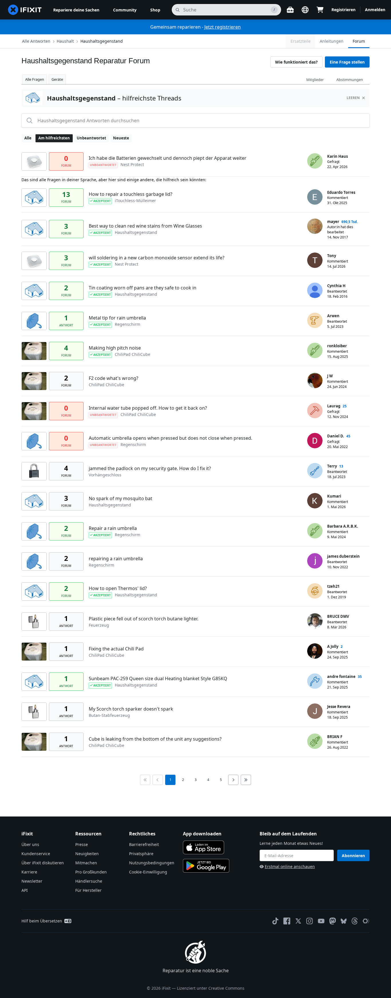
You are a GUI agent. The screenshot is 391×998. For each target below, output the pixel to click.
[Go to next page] (233, 780)
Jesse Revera (338, 706)
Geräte (57, 79)
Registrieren (343, 9)
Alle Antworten (36, 41)
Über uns (30, 844)
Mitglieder (315, 79)
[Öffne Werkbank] (290, 9)
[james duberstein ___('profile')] (315, 561)
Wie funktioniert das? (296, 62)
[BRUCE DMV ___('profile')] (315, 621)
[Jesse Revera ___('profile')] (315, 711)
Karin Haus (337, 156)
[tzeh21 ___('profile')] (315, 591)
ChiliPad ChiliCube (132, 354)
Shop (155, 10)
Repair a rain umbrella (113, 528)
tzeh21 (333, 586)
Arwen (333, 315)
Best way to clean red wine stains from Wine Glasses (145, 226)
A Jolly (332, 646)
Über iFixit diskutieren (42, 862)
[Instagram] (309, 921)
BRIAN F (334, 736)
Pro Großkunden (91, 872)
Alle (27, 138)
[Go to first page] (145, 780)
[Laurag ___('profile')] (315, 410)
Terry (332, 466)
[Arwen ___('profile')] (315, 320)
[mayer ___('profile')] (315, 226)
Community (125, 10)
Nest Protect (132, 164)
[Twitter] (298, 921)
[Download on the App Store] (203, 847)
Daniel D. (335, 436)
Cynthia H (336, 285)
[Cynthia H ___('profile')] (315, 290)
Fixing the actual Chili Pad (116, 649)
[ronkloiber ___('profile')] (315, 350)
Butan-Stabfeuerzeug (109, 715)
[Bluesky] (344, 921)
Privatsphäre (141, 853)
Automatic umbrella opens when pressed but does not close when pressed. (170, 438)
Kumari (334, 496)
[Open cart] (320, 9)
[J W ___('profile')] (315, 380)
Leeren (353, 97)
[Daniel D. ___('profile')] (315, 440)
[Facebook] (286, 921)
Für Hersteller (88, 890)
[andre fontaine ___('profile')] (315, 681)
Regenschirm (127, 324)
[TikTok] (275, 921)
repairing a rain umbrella (116, 558)
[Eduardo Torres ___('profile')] (315, 197)
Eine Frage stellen (347, 62)
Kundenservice (35, 853)
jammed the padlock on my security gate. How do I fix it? (150, 468)
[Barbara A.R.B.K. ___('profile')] (315, 531)
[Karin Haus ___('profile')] (315, 161)
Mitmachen (86, 862)
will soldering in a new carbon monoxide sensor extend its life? (156, 258)
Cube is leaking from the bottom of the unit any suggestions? (155, 739)
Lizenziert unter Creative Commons (210, 988)
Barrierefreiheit (144, 844)
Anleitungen (331, 41)
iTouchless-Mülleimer (135, 200)
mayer (333, 221)
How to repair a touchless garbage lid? (130, 194)
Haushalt (65, 41)
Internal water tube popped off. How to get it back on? (148, 408)
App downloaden (202, 834)
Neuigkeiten (87, 853)
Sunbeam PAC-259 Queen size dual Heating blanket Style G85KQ (158, 678)
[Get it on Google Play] (206, 866)
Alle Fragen (34, 79)
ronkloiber (337, 345)
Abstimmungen (349, 79)
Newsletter (31, 881)
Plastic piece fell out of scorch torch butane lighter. (143, 619)
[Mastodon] (332, 921)
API (24, 890)
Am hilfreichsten (54, 138)
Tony (331, 255)
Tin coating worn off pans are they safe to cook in (142, 288)
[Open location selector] (305, 9)
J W (330, 375)
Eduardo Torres (341, 192)
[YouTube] (321, 921)
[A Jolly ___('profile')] (315, 651)
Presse (81, 844)
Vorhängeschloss (105, 475)
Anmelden (375, 9)
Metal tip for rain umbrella (117, 318)
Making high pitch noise (115, 348)
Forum (359, 41)
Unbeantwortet (91, 138)
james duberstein (343, 556)
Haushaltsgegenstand (101, 41)
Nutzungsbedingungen (151, 862)
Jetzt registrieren (222, 27)
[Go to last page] (246, 780)
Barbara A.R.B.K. (342, 526)
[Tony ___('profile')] (315, 260)
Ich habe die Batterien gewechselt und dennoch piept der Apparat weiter (167, 158)
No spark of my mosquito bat (120, 498)
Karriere (29, 872)
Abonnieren (353, 855)
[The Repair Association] (366, 921)
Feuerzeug (99, 625)
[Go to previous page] (158, 780)
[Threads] (354, 921)
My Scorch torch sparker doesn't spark (131, 709)
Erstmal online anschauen (290, 866)
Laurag (333, 406)
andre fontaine (341, 676)
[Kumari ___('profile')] (315, 500)
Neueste (121, 138)
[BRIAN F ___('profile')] (315, 741)
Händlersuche (88, 881)
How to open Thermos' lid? (118, 588)
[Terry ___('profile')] (315, 470)
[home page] (25, 10)
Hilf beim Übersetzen (41, 921)
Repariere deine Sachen (76, 10)
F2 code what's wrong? (113, 378)
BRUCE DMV (338, 616)
